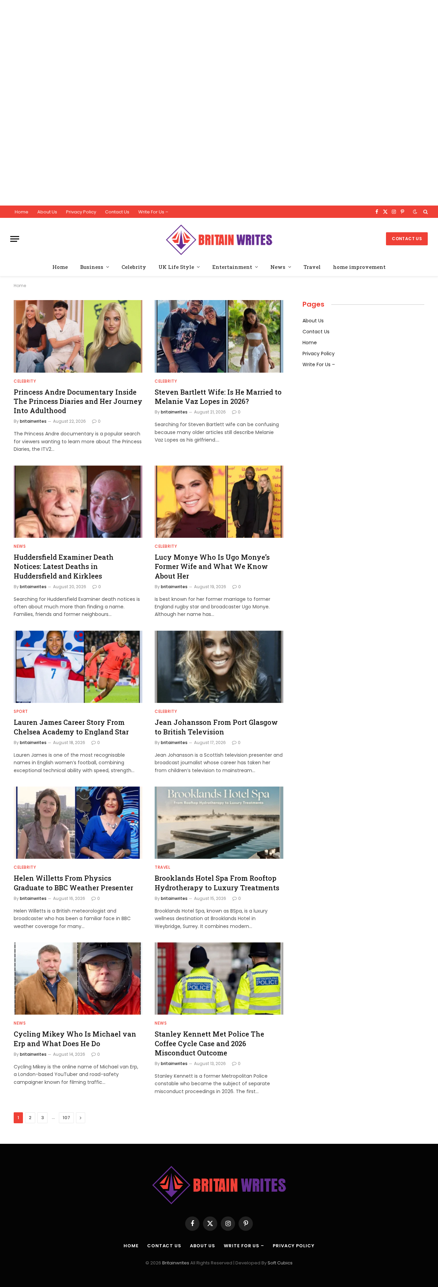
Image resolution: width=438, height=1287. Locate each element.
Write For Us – (153, 212)
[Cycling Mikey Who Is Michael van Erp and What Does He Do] (78, 978)
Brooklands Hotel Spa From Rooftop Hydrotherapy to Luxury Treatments (217, 883)
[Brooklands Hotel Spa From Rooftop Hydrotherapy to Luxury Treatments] (219, 823)
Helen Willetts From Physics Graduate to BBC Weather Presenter (73, 883)
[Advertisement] (205, 103)
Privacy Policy (81, 212)
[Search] (425, 212)
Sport (21, 711)
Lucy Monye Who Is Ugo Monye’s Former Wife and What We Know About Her (212, 566)
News (277, 266)
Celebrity (133, 266)
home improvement (359, 266)
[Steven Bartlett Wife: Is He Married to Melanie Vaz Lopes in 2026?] (219, 336)
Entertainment (232, 266)
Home (21, 212)
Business (91, 266)
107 (66, 1117)
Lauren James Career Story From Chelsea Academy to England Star (71, 727)
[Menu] (14, 239)
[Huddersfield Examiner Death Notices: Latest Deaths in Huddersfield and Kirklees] (78, 502)
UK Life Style (176, 266)
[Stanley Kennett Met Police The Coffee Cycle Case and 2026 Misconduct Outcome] (219, 978)
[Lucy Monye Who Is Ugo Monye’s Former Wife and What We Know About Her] (219, 502)
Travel (312, 266)
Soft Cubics (280, 1263)
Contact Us (117, 212)
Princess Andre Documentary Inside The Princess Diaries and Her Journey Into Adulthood (78, 401)
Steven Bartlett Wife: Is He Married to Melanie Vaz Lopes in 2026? (218, 396)
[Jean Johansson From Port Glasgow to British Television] (219, 667)
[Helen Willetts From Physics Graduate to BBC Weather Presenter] (78, 823)
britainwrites (33, 421)
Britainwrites (176, 1263)
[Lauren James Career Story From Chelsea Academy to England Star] (78, 667)
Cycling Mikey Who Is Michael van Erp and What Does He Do (75, 1038)
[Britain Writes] (219, 239)
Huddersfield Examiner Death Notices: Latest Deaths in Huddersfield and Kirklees (64, 566)
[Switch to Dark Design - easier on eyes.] (415, 211)
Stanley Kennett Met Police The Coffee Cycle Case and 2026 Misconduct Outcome (209, 1043)
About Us (47, 212)
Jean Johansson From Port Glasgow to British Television (216, 727)
